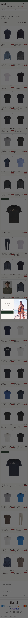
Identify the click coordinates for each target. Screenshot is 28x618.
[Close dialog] (26, 299)
